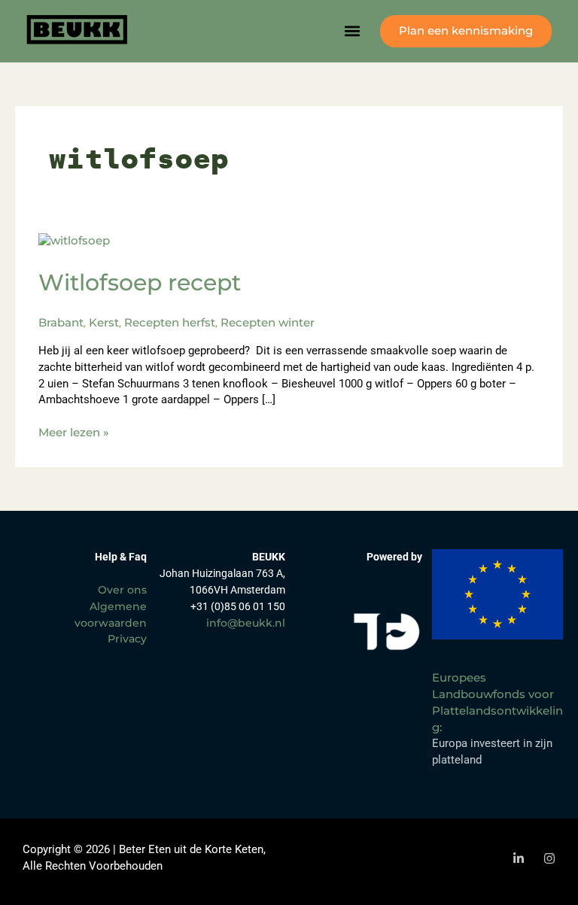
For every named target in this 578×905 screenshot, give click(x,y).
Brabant (61, 323)
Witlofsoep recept (139, 282)
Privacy (127, 639)
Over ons (122, 590)
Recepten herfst (169, 323)
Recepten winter (268, 323)
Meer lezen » (73, 432)
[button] (352, 31)
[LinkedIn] (519, 858)
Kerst (104, 323)
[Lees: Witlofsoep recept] (74, 240)
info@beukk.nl (245, 623)
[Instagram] (549, 858)
